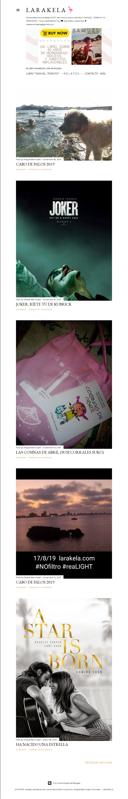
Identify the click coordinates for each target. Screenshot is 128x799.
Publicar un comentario (40, 169)
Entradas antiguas (98, 762)
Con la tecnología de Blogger (66, 783)
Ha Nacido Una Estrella (42, 744)
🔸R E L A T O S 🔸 (72, 73)
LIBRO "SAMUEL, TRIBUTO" (42, 73)
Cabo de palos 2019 (35, 164)
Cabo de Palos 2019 (35, 582)
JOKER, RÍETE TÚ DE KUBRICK (44, 304)
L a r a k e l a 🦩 (50, 10)
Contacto (91, 73)
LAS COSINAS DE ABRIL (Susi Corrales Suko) (60, 452)
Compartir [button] (21, 169)
